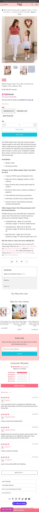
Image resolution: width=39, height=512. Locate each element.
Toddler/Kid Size (8, 111)
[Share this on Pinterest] (22, 262)
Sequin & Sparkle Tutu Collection (21, 253)
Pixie (6, 255)
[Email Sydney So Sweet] (9, 499)
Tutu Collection (13, 255)
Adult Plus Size (8, 116)
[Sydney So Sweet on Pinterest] (19, 499)
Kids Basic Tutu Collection (27, 246)
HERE (23, 274)
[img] (5, 397)
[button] (19, 510)
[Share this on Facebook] (17, 262)
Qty (3, 121)
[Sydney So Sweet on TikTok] (22, 499)
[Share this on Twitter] (12, 262)
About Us (6, 286)
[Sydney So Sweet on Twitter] (26, 499)
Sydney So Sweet (15, 508)
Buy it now (19, 134)
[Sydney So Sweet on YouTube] (29, 499)
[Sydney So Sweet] (19, 4)
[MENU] (1, 4)
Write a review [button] (19, 386)
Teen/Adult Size (22, 111)
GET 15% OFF (7, 509)
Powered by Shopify (28, 508)
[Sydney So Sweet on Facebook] (13, 499)
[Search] (32, 4)
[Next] (35, 39)
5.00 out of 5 (24, 367)
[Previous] (3, 39)
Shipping (6, 280)
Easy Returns (8, 270)
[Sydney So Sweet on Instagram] (16, 499)
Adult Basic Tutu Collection (13, 248)
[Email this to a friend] (27, 262)
